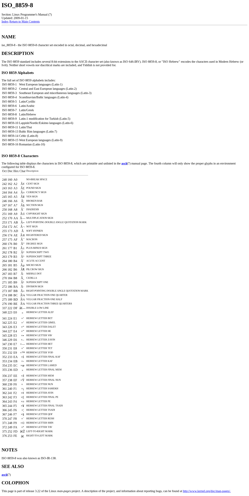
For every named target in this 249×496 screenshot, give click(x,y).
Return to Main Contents (24, 21)
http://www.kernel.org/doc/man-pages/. (207, 491)
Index (5, 21)
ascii (124, 163)
